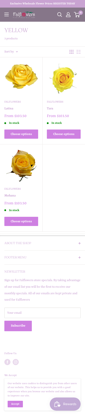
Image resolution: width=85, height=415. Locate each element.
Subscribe (18, 326)
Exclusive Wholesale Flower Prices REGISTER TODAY (42, 3)
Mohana (10, 195)
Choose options (21, 134)
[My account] (68, 14)
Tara (50, 108)
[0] (77, 14)
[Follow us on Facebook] (7, 362)
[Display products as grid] (71, 52)
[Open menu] (6, 14)
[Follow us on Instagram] (16, 362)
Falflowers (12, 101)
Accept (15, 404)
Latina (8, 108)
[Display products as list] (79, 52)
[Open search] (59, 14)
